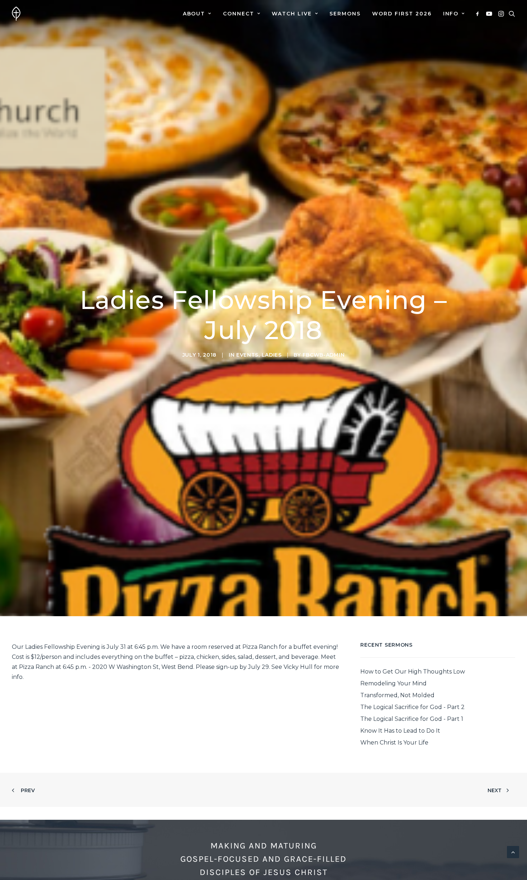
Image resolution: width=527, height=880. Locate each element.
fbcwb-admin (324, 355)
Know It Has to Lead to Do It (400, 730)
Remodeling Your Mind (393, 683)
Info (451, 13)
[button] (478, 13)
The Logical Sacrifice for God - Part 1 (411, 718)
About (194, 13)
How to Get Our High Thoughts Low (412, 671)
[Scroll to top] (513, 851)
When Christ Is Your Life (394, 742)
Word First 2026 (401, 13)
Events (247, 355)
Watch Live (292, 13)
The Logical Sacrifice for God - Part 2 (412, 707)
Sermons (345, 13)
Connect (238, 13)
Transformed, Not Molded (397, 695)
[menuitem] (197, 13)
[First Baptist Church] (16, 13)
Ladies (272, 355)
